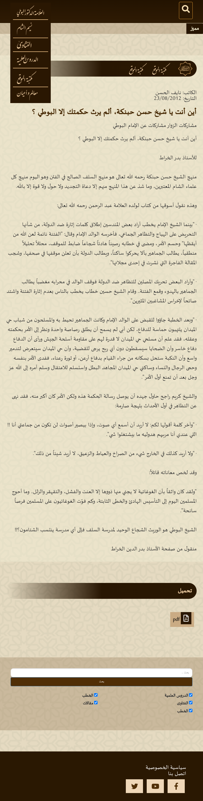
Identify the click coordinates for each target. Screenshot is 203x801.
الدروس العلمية (176, 695)
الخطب (87, 695)
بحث (101, 681)
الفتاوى (182, 703)
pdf (177, 619)
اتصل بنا (177, 773)
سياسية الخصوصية (166, 767)
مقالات (88, 703)
